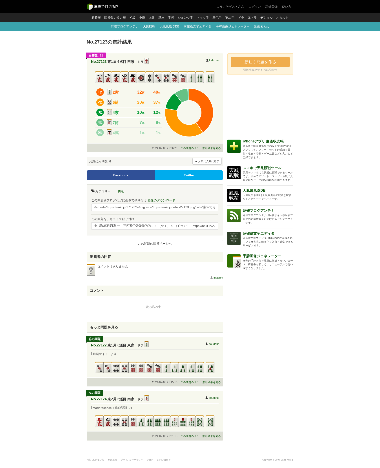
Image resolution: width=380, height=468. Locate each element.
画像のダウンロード (161, 200)
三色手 (217, 17)
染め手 (229, 17)
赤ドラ (252, 17)
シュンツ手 (185, 17)
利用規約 (112, 460)
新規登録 (271, 6)
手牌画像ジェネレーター (233, 26)
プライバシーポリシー (132, 460)
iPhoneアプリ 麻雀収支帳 (263, 141)
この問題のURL (190, 148)
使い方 (286, 6)
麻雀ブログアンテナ (125, 26)
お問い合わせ (163, 460)
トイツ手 (203, 17)
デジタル (266, 17)
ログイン (254, 6)
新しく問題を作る (260, 62)
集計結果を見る (211, 148)
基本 (161, 17)
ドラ (241, 17)
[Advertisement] (260, 106)
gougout (214, 344)
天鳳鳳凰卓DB (169, 26)
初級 (132, 17)
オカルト (282, 17)
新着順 (96, 17)
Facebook (120, 175)
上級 (152, 17)
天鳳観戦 (149, 26)
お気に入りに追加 (208, 161)
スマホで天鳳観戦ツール (262, 168)
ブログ (150, 460)
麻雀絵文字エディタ (197, 26)
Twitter (189, 175)
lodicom (214, 60)
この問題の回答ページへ (155, 243)
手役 (171, 17)
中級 (142, 17)
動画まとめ (261, 26)
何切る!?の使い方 (95, 460)
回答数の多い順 (115, 17)
